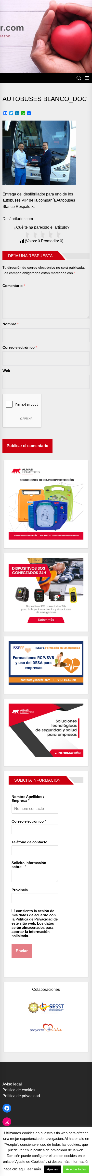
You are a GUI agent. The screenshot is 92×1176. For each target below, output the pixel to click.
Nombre (10, 324)
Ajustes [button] (52, 1169)
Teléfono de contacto (29, 842)
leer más (33, 1169)
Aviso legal (12, 1084)
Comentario (13, 286)
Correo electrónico (19, 347)
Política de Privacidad (34, 919)
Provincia (20, 890)
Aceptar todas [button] (76, 1169)
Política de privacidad (21, 1096)
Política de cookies (18, 1090)
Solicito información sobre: (29, 865)
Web (6, 370)
